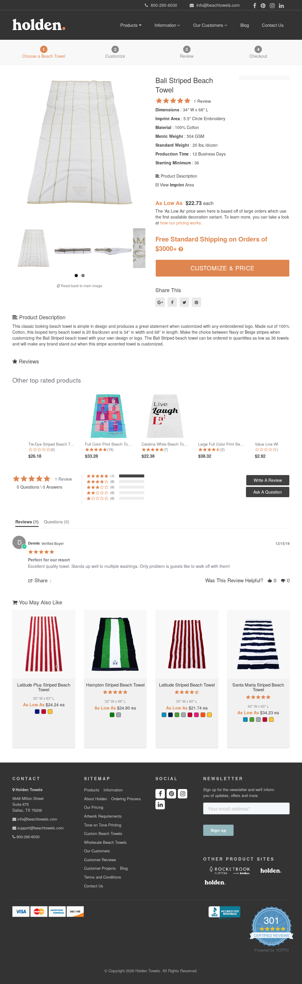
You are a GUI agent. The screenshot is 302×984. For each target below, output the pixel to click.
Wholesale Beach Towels (105, 842)
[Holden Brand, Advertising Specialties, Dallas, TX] (224, 912)
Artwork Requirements (103, 816)
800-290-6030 (27, 836)
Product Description (178, 176)
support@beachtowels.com (40, 828)
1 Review (202, 101)
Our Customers (208, 25)
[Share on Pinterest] (196, 302)
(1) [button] (112, 475)
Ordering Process (126, 798)
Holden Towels (29, 789)
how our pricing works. (181, 223)
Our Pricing (93, 807)
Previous (7, 141)
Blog (244, 25)
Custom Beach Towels (103, 833)
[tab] (27, 523)
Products (129, 25)
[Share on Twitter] (184, 302)
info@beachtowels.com (36, 819)
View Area (176, 185)
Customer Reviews (100, 859)
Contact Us (273, 25)
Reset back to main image (81, 285)
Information (166, 25)
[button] (268, 492)
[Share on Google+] (160, 302)
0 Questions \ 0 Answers (39, 487)
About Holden (95, 798)
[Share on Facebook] (172, 302)
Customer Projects (100, 868)
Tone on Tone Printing (102, 825)
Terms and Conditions (102, 877)
